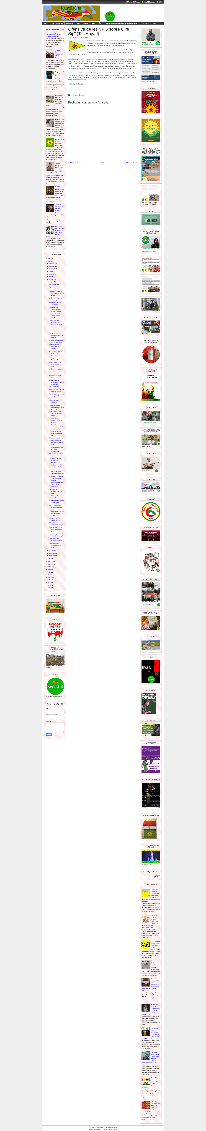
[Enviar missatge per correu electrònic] (69, 83)
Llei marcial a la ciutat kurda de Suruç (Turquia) (55, 460)
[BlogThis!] (74, 84)
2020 (49, 572)
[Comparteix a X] (77, 84)
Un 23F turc (58, 187)
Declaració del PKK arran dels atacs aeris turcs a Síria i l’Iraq (155, 1105)
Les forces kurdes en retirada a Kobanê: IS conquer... (56, 427)
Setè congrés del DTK (55, 386)
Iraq (78, 23)
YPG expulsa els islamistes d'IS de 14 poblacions (55, 420)
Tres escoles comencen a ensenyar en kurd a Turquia (56, 396)
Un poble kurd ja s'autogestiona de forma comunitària (55, 309)
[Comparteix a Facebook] (79, 84)
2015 (49, 559)
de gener (52, 263)
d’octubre (52, 550)
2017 (49, 564)
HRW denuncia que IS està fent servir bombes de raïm (56, 293)
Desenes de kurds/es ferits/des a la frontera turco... (56, 442)
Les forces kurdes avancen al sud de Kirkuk (55, 545)
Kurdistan (145, 23)
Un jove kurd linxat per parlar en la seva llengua (55, 329)
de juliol (51, 279)
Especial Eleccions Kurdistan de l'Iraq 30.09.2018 (121, 23)
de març (51, 268)
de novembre (53, 553)
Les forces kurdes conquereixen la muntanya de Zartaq (55, 322)
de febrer (52, 266)
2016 (49, 561)
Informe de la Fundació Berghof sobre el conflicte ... (55, 315)
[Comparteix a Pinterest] (81, 84)
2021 (49, 574)
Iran (93, 23)
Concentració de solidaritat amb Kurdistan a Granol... (56, 513)
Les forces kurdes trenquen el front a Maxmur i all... (55, 358)
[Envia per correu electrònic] (72, 84)
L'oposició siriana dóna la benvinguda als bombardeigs (56, 484)
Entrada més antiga (130, 162)
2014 (49, 261)
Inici (102, 162)
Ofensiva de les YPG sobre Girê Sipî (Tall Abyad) (55, 491)
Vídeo (154, 23)
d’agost (51, 282)
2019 (49, 569)
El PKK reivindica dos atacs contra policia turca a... (55, 507)
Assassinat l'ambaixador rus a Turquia (155, 963)
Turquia (85, 23)
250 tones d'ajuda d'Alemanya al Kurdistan (54, 346)
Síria (99, 23)
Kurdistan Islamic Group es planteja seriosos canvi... (56, 529)
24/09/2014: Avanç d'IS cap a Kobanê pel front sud (56, 467)
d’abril (51, 271)
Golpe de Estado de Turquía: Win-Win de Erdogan (59, 54)
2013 (49, 258)
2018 (49, 567)
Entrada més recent (74, 162)
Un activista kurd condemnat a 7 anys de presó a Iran (56, 382)
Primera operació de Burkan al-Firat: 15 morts (55, 364)
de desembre (53, 555)
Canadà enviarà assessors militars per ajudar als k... (56, 335)
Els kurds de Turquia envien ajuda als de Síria (55, 433)
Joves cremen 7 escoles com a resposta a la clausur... (56, 413)
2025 (49, 585)
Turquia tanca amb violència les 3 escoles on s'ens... (56, 407)
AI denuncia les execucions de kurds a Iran (155, 943)
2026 (49, 588)
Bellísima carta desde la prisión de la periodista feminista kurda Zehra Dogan (59, 123)
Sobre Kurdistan (57, 23)
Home (46, 23)
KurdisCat (69, 23)
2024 (49, 582)
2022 (49, 577)
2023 (49, 580)
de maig (51, 274)
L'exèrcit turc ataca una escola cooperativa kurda (55, 371)
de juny (51, 276)
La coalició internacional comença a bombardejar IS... (56, 449)
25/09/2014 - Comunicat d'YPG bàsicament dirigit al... (56, 478)
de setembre (53, 284)
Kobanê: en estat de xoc (56, 438)
